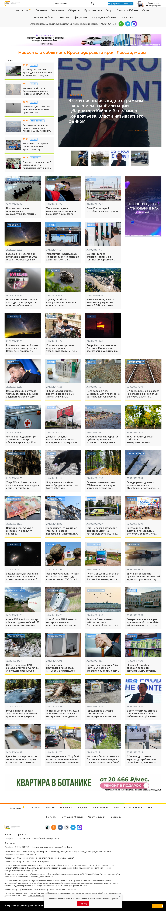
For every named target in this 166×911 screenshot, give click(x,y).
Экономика (57, 10)
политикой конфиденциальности (43, 895)
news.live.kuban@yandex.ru (60, 847)
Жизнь (145, 10)
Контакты (63, 17)
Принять (83, 904)
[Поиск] (92, 3)
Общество (74, 10)
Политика (41, 10)
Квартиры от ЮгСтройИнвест (120, 3)
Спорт (109, 10)
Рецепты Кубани (43, 17)
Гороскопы (127, 17)
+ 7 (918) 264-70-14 (21, 838)
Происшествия (93, 10)
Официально (80, 17)
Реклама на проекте (15, 834)
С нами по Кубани (127, 10)
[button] (156, 105)
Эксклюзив (22, 10)
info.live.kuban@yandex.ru (48, 838)
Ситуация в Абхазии (104, 17)
